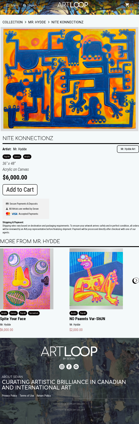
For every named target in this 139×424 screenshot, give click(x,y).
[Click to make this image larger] (69, 79)
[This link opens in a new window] (62, 367)
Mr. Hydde (20, 149)
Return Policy (44, 395)
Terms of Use (27, 395)
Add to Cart (20, 189)
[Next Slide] (136, 280)
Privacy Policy (9, 395)
